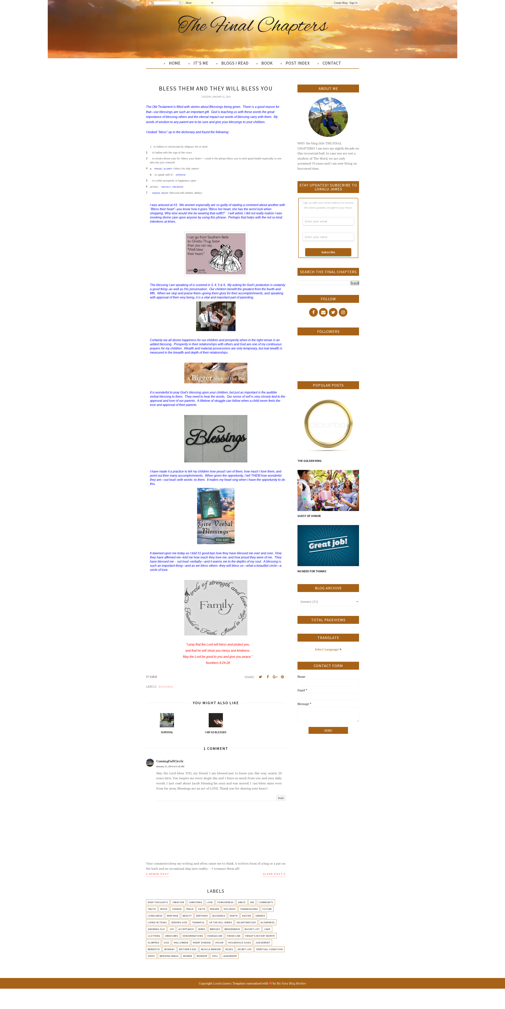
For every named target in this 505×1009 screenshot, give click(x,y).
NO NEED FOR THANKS (311, 571)
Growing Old (156, 929)
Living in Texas (157, 922)
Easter (246, 915)
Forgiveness (225, 902)
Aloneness (268, 922)
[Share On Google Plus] (275, 677)
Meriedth (154, 949)
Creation (178, 902)
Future (267, 908)
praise (158, 168)
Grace (242, 902)
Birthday (202, 915)
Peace (190, 908)
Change (177, 908)
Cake (267, 929)
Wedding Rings (169, 955)
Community (266, 902)
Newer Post (159, 874)
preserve (177, 186)
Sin (252, 902)
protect (166, 186)
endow (156, 192)
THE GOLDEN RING (309, 461)
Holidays (230, 908)
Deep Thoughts (158, 902)
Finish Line (234, 935)
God (166, 942)
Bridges (215, 929)
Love (210, 902)
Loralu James (222, 983)
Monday (169, 949)
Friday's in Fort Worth (260, 935)
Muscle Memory (211, 949)
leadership (230, 955)
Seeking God (179, 922)
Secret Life (245, 949)
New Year (172, 915)
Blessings (166, 686)
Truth (152, 908)
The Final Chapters (252, 26)
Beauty (187, 915)
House (219, 942)
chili (215, 955)
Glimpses (153, 942)
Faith (201, 908)
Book (163, 908)
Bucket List (252, 929)
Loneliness (155, 915)
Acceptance (186, 929)
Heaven (214, 908)
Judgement (262, 942)
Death (234, 915)
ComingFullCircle (169, 761)
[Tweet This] (260, 677)
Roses (229, 949)
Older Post (273, 874)
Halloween (181, 942)
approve (181, 174)
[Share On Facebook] (268, 677)
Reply (281, 797)
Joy (171, 929)
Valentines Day (246, 922)
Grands (260, 915)
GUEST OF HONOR (309, 516)
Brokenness (232, 929)
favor (164, 192)
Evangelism (215, 935)
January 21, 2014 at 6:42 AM (170, 766)
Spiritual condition (269, 949)
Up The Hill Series (220, 922)
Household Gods (239, 942)
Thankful (198, 922)
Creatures (171, 935)
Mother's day (187, 949)
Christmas (195, 902)
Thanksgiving (249, 908)
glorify (168, 168)
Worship (202, 955)
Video (151, 955)
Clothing (154, 935)
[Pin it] (282, 677)
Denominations (193, 935)
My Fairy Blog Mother (291, 983)
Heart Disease (202, 942)
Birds (201, 929)
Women (187, 955)
